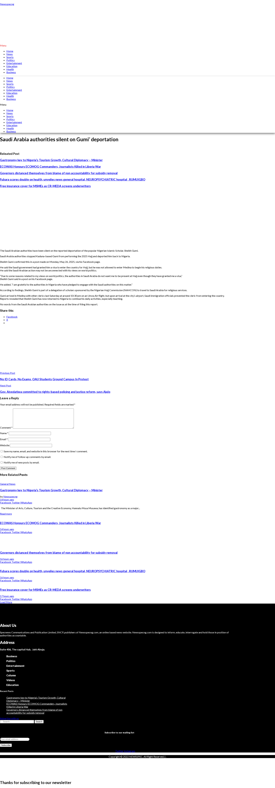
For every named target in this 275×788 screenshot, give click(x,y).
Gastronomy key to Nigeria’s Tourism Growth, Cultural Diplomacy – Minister (51, 160)
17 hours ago (7, 596)
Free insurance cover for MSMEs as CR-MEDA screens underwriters (45, 186)
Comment (6, 427)
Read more (6, 513)
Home (9, 51)
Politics (10, 60)
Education (11, 66)
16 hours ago (7, 558)
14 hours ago (7, 499)
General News (7, 483)
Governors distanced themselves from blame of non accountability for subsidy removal (59, 173)
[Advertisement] (137, 213)
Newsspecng (7, 4)
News (9, 54)
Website (4, 445)
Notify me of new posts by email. (21, 462)
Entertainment (14, 63)
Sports (10, 57)
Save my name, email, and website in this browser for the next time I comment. (46, 451)
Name (4, 433)
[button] (137, 45)
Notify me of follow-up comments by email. (27, 456)
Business (11, 72)
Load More (6, 602)
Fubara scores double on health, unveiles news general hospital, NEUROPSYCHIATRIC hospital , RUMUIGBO (72, 179)
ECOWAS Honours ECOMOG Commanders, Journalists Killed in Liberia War (50, 166)
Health (10, 69)
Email (4, 439)
